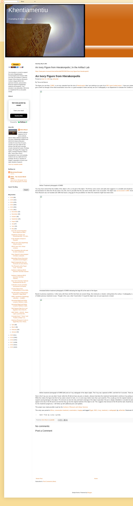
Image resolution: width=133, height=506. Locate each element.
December (15, 211)
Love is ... (12, 173)
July (13, 224)
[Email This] (59, 420)
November (15, 214)
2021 (11, 209)
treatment (105, 410)
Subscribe (19, 116)
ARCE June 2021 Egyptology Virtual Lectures (19, 243)
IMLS (95, 410)
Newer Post (39, 478)
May (13, 228)
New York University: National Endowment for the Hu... (19, 281)
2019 (11, 337)
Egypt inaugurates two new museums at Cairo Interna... (19, 262)
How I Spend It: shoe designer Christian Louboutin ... (19, 255)
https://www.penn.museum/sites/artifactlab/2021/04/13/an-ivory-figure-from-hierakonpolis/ (62, 71)
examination (73, 410)
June (13, 226)
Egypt (91, 410)
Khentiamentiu (28, 10)
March (13, 327)
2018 (11, 340)
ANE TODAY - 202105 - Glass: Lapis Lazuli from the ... (19, 313)
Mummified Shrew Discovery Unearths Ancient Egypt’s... (19, 259)
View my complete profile (15, 164)
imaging (80, 410)
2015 (11, 347)
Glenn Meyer (24, 129)
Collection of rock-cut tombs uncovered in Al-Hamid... (19, 285)
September (15, 219)
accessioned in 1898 (123, 190)
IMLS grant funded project (114, 85)
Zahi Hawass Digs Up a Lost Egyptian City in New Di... (19, 309)
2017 (11, 342)
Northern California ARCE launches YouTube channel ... (19, 271)
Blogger (89, 492)
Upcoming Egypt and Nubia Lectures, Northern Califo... (19, 301)
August (14, 221)
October (14, 216)
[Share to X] (63, 420)
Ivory (99, 410)
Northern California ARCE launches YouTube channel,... (18, 277)
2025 (11, 200)
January (14, 332)
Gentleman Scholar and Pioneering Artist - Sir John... (20, 235)
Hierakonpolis (81, 85)
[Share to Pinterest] (67, 420)
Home (96, 478)
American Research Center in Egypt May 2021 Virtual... (19, 320)
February (14, 329)
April (13, 324)
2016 (11, 345)
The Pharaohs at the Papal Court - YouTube (18, 266)
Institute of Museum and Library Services (75, 407)
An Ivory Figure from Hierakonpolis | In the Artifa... (20, 289)
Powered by (13, 122)
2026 (11, 197)
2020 (11, 335)
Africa (52, 410)
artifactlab (55, 79)
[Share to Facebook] (65, 420)
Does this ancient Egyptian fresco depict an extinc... (18, 231)
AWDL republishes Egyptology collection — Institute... (20, 297)
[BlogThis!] (61, 420)
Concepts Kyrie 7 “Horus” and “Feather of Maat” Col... (19, 316)
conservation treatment (62, 410)
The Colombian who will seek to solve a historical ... (19, 251)
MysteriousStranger (16, 172)
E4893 (52, 85)
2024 (11, 202)
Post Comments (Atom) (49, 481)
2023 (11, 204)
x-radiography (112, 410)
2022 (11, 207)
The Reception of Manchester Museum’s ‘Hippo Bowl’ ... (19, 293)
